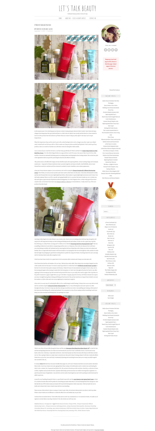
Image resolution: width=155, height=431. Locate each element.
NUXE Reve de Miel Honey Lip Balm (75, 408)
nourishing (49, 408)
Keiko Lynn (111, 295)
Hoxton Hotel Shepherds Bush (110, 146)
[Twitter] (105, 50)
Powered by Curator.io (115, 90)
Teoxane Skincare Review (110, 157)
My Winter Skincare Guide (43, 29)
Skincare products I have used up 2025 (110, 139)
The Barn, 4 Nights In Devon (111, 164)
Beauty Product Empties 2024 (111, 166)
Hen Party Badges (99, 430)
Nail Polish (109, 258)
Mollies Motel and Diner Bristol (111, 142)
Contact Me (92, 18)
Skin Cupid (111, 126)
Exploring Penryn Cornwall (111, 160)
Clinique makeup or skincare (64, 182)
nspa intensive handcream (59, 408)
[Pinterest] (112, 50)
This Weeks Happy (109, 270)
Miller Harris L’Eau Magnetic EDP (110, 171)
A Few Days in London (110, 144)
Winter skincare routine (84, 410)
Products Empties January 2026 (111, 112)
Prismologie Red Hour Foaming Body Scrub (81, 244)
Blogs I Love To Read (110, 227)
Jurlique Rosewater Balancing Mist (56, 285)
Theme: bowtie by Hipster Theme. (85, 425)
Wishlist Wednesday (110, 274)
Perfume (110, 263)
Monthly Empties (109, 254)
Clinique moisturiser (51, 406)
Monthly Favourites (110, 256)
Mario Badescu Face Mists (110, 105)
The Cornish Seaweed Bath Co (110, 130)
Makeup (109, 252)
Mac (110, 249)
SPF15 (75, 410)
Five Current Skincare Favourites (111, 153)
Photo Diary (111, 137)
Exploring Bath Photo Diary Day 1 (111, 123)
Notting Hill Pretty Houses (110, 128)
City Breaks (109, 231)
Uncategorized (47, 404)
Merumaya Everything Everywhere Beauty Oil (77, 348)
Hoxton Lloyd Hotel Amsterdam (111, 155)
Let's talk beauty (77, 8)
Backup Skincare (111, 169)
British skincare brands (62, 404)
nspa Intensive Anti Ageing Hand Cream (84, 379)
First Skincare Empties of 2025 (110, 151)
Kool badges (111, 298)
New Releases (109, 261)
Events (109, 236)
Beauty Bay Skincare (111, 162)
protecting (71, 410)
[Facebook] (109, 50)
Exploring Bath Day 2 (111, 114)
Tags (110, 268)
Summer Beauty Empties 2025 (110, 121)
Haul (109, 243)
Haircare (110, 240)
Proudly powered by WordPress (69, 425)
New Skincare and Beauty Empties (110, 178)
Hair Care (109, 238)
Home (60, 18)
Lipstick (110, 247)
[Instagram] (116, 50)
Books (109, 229)
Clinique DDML (72, 404)
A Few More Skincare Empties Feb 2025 (111, 148)
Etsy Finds (109, 234)
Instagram (109, 245)
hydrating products (61, 406)
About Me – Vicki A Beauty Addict (75, 18)
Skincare (41, 404)
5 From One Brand (109, 222)
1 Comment (49, 31)
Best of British (109, 224)
